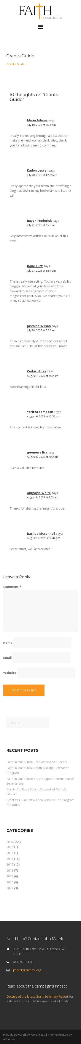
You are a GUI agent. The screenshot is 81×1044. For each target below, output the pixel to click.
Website (9, 673)
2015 (9, 853)
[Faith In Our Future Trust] (40, 11)
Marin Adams (37, 120)
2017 (9, 864)
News (10, 842)
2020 (9, 882)
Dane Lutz (35, 266)
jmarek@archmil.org (27, 970)
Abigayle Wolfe (39, 493)
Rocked (63, 1034)
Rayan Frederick (39, 221)
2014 (9, 847)
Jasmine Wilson (39, 326)
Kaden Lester (37, 170)
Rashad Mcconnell (41, 533)
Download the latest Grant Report (37, 996)
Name (8, 643)
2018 (9, 870)
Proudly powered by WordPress (24, 1034)
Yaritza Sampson (40, 412)
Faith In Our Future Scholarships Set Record (36, 762)
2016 (9, 859)
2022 (9, 888)
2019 (9, 876)
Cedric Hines (36, 371)
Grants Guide (15, 64)
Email (7, 658)
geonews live (37, 452)
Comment (12, 587)
